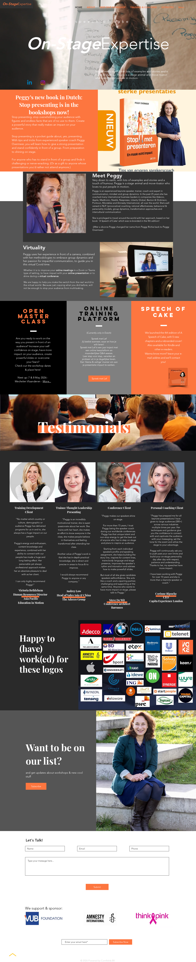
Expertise (24, 4)
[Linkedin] (29, 83)
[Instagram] (43, 83)
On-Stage (10, 4)
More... (47, 381)
